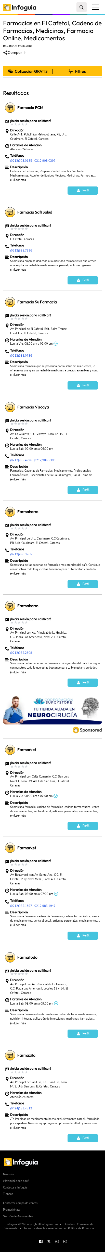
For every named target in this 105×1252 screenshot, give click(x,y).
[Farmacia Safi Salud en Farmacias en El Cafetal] (10, 212)
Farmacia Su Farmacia (37, 301)
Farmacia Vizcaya (33, 407)
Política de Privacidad (81, 1228)
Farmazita (26, 1055)
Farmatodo (27, 957)
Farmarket (26, 749)
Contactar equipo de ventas (20, 1203)
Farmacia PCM (30, 107)
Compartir (17, 52)
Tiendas (8, 1194)
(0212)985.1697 (21, 906)
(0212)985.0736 (21, 356)
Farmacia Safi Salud (34, 212)
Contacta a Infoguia (15, 1188)
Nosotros (8, 1174)
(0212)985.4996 (21, 460)
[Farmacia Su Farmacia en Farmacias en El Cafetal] (10, 302)
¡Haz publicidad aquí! (16, 1181)
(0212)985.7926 (21, 250)
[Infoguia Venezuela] (19, 7)
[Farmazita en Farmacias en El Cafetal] (10, 1055)
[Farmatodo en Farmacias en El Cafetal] (10, 957)
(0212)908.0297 (45, 161)
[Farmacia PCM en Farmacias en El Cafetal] (10, 108)
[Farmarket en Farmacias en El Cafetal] (10, 750)
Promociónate (11, 1210)
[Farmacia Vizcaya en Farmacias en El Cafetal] (10, 407)
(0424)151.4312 (21, 1108)
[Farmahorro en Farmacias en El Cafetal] (10, 512)
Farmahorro (27, 511)
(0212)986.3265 (21, 554)
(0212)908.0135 (21, 161)
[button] (77, 71)
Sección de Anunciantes (18, 1216)
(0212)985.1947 (45, 906)
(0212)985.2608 (21, 653)
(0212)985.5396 (45, 460)
